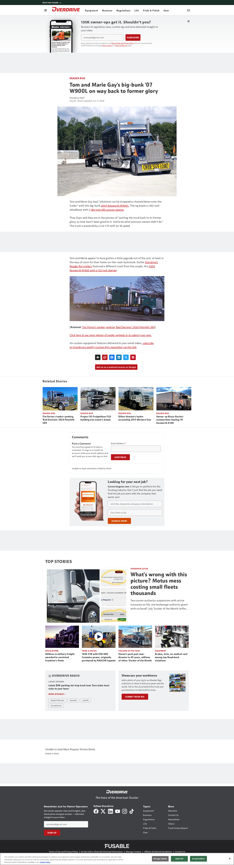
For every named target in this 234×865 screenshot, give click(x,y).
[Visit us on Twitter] (103, 811)
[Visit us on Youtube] (117, 811)
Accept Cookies (198, 859)
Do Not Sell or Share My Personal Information (102, 851)
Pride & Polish (89, 651)
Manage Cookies (133, 851)
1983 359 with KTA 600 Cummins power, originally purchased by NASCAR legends (99, 657)
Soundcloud (56, 705)
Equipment (160, 651)
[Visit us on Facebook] (96, 811)
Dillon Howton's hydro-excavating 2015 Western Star (134, 418)
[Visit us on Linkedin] (110, 811)
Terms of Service (121, 45)
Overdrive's (80, 347)
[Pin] (133, 357)
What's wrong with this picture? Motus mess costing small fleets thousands (159, 583)
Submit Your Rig (134, 696)
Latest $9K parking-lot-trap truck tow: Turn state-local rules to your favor (78, 687)
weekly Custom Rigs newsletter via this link (112, 347)
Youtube (73, 700)
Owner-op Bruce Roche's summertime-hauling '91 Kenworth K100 (169, 420)
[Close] (230, 859)
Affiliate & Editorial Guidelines (158, 851)
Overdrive (150, 262)
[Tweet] (126, 357)
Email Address (118, 443)
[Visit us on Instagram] (124, 811)
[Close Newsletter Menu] (188, 21)
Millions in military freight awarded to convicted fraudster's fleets (59, 657)
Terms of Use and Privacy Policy (122, 43)
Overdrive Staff (77, 97)
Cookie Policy (45, 862)
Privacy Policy (107, 45)
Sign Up (52, 832)
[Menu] (45, 10)
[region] (117, 859)
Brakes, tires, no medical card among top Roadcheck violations (171, 657)
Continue (120, 457)
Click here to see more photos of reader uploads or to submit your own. (111, 335)
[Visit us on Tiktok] (131, 811)
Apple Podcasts (57, 700)
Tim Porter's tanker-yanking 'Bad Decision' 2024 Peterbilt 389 (118, 327)
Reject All (179, 859)
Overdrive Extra (139, 568)
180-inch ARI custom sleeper (107, 209)
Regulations (52, 651)
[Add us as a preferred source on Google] (105, 357)
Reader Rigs (77, 78)
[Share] (112, 357)
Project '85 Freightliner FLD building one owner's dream (95, 418)
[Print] (97, 357)
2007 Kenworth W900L (115, 205)
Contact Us (180, 851)
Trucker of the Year (129, 651)
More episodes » (57, 694)
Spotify (85, 700)
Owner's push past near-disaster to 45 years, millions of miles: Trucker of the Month (135, 657)
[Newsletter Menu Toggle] (188, 10)
